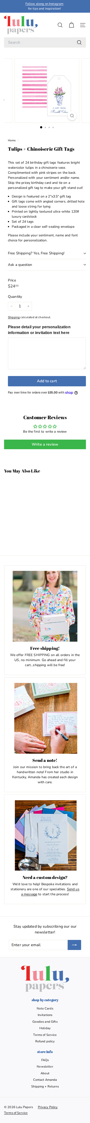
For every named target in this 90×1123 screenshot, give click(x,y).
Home (12, 140)
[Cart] (71, 25)
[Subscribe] (74, 945)
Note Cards (45, 1008)
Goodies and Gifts (44, 1022)
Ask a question (20, 264)
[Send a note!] (45, 718)
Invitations (45, 1015)
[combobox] (45, 42)
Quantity (15, 296)
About (45, 1073)
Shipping (14, 317)
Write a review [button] (45, 444)
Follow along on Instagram (44, 4)
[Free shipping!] (45, 606)
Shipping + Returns (45, 1086)
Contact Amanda (45, 1080)
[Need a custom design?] (45, 835)
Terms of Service (45, 1035)
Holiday (45, 1028)
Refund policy (45, 1041)
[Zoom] (72, 115)
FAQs (45, 1060)
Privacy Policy (48, 1107)
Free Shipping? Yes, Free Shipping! (36, 253)
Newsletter (45, 1066)
